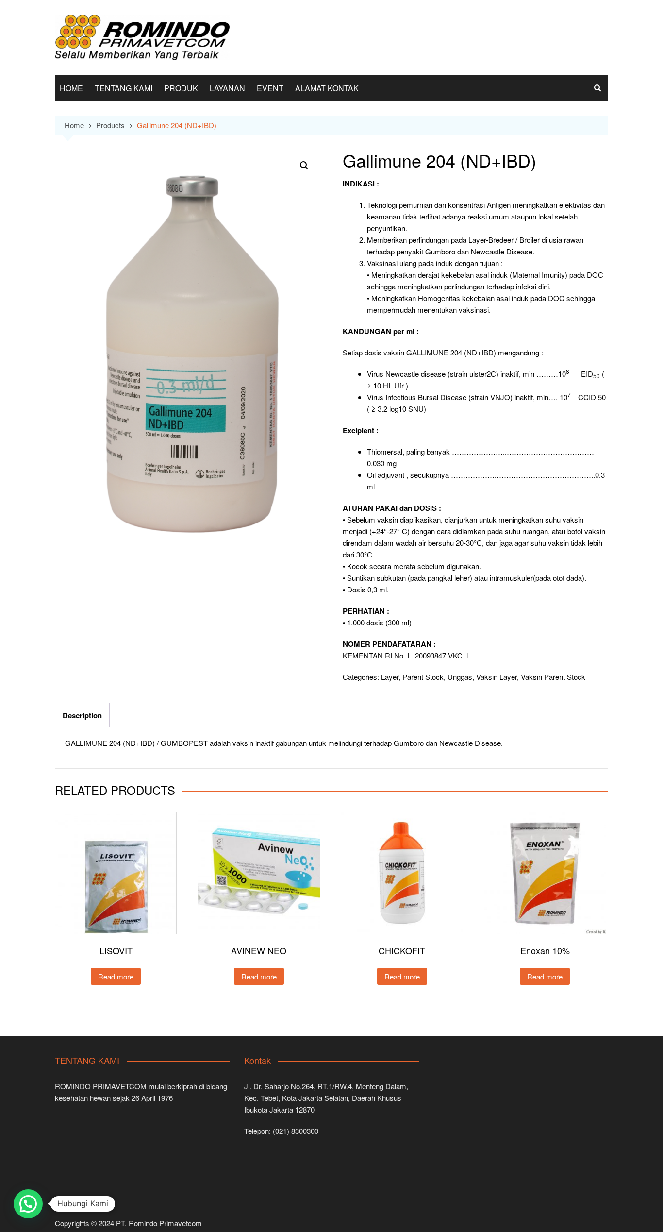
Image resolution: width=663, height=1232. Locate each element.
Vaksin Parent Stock (553, 677)
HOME (71, 88)
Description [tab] (82, 715)
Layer (389, 677)
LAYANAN (227, 88)
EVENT (270, 88)
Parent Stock (423, 677)
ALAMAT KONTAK (327, 88)
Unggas (460, 677)
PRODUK (181, 88)
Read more (115, 976)
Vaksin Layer (496, 677)
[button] (304, 165)
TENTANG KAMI (123, 88)
